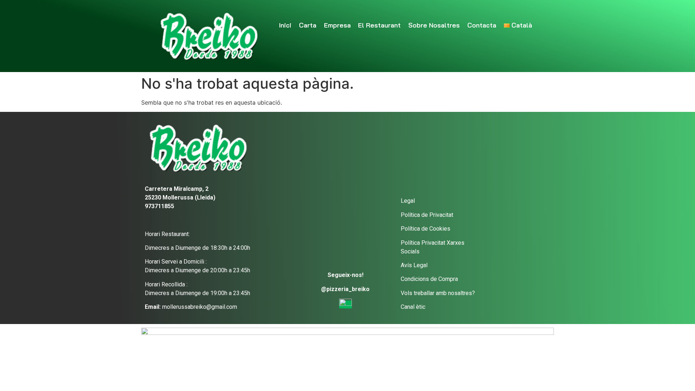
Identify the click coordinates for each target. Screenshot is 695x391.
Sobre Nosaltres (434, 25)
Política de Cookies (425, 228)
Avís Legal (414, 265)
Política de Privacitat (427, 214)
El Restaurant (379, 25)
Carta (307, 25)
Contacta (481, 25)
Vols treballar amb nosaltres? (438, 293)
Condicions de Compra (429, 279)
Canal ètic (413, 306)
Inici (285, 25)
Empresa (337, 25)
